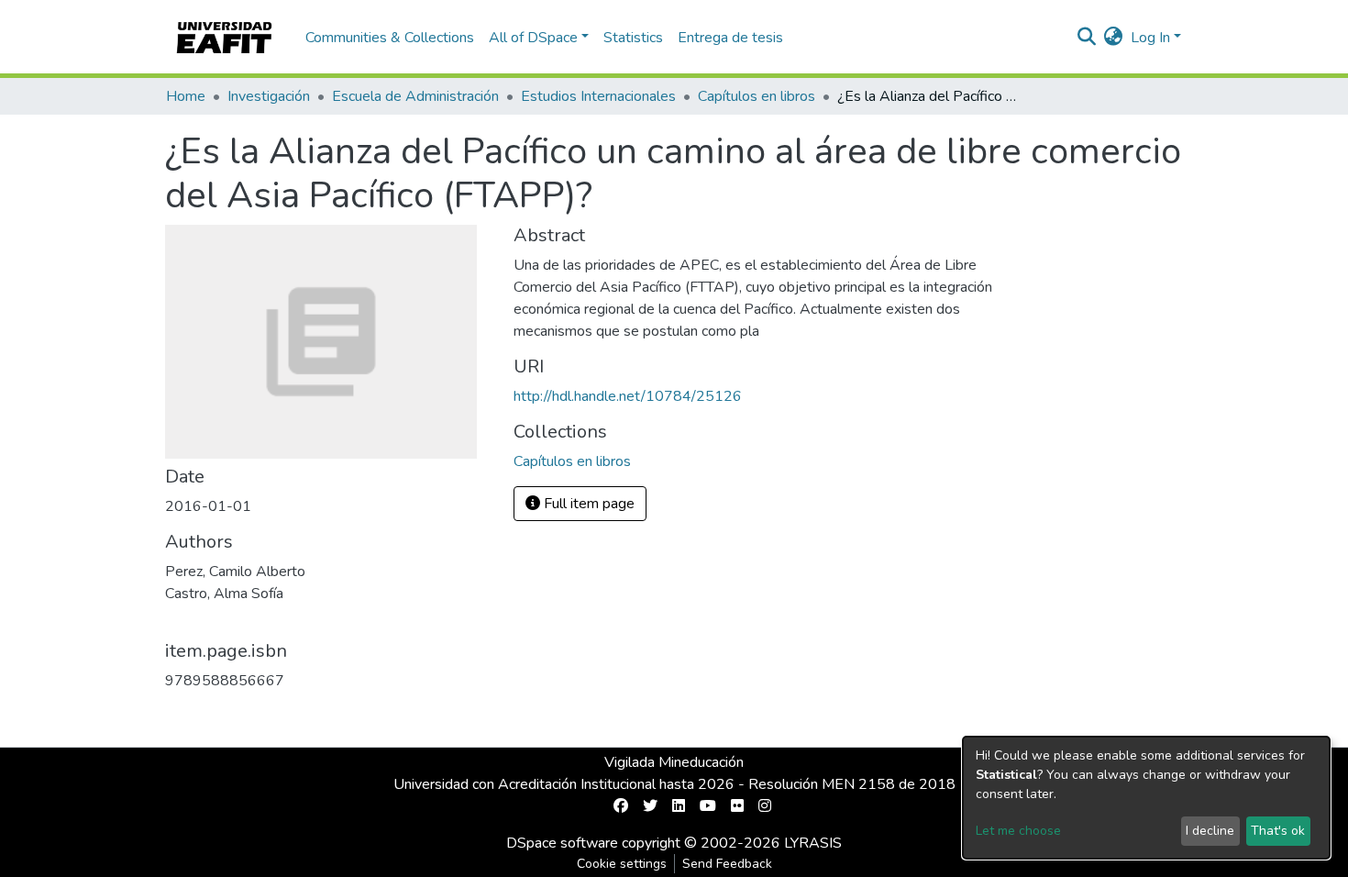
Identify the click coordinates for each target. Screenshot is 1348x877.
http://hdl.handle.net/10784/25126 (628, 396)
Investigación (268, 96)
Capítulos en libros (756, 96)
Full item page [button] (587, 504)
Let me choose (1018, 830)
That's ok (1278, 830)
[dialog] (1146, 798)
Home (185, 96)
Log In (1150, 38)
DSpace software (562, 843)
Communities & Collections (389, 38)
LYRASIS (813, 843)
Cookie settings (622, 863)
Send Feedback (727, 863)
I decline (1210, 830)
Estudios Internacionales (598, 96)
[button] (1113, 38)
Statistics (633, 38)
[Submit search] (1087, 38)
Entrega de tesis (730, 38)
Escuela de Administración (415, 96)
